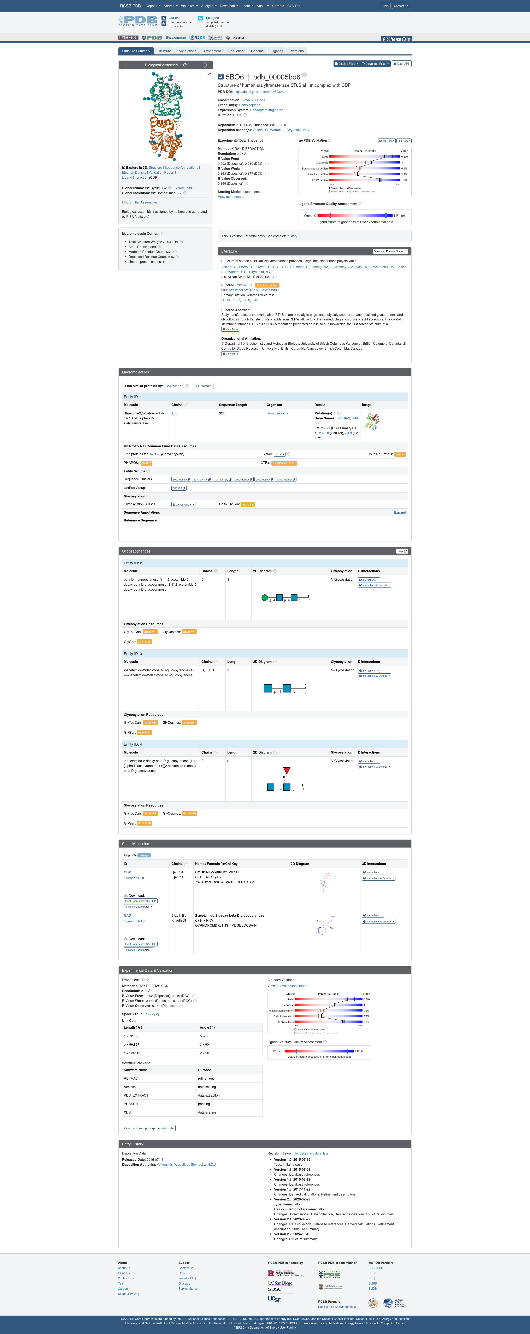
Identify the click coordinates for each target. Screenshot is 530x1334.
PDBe (372, 1273)
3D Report (388, 140)
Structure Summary (136, 50)
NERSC (240, 1327)
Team (121, 1283)
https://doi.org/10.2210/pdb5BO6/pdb (260, 91)
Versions (297, 50)
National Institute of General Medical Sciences (175, 1323)
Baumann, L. (299, 266)
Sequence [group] (172, 386)
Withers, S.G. (237, 271)
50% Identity (200, 479)
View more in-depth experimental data (149, 1128)
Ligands (277, 50)
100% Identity (284, 479)
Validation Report (161, 172)
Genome (257, 50)
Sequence (235, 50)
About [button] (261, 5)
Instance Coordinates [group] (137, 906)
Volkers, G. (261, 129)
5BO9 (256, 299)
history (292, 236)
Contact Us (186, 1268)
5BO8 (246, 299)
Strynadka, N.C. (260, 271)
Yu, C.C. (282, 266)
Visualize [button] (188, 5)
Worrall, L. (277, 129)
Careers (278, 5)
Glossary (184, 1283)
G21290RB (150, 813)
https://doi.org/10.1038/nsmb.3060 (254, 290)
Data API (403, 63)
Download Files (375, 63)
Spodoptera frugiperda (266, 109)
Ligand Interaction (135, 177)
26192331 (244, 285)
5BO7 (235, 299)
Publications (126, 1278)
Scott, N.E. (363, 266)
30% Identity (180, 479)
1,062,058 (212, 18)
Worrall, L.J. (247, 266)
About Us (124, 1268)
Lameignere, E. (322, 266)
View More (231, 329)
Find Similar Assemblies (140, 202)
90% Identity (242, 479)
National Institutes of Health (232, 1323)
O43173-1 (247, 504)
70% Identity (221, 479)
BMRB (373, 1283)
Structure (164, 50)
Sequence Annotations (181, 167)
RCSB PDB (130, 6)
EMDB (373, 1288)
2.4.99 (325, 428)
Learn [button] (246, 5)
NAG (127, 915)
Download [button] (228, 5)
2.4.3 (348, 433)
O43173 (154, 453)
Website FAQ (187, 1278)
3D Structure (203, 386)
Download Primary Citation (389, 251)
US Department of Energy (269, 1319)
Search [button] (169, 5)
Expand (400, 512)
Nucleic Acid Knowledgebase (337, 1307)
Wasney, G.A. (344, 266)
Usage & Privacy (129, 1294)
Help (386, 6)
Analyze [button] (207, 5)
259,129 (174, 18)
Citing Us (124, 1273)
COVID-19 (294, 5)
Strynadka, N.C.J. (299, 129)
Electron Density (134, 172)
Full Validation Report (291, 985)
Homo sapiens (249, 104)
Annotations (187, 50)
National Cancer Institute (338, 1319)
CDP (127, 872)
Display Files (347, 63)
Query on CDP (134, 877)
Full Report (404, 140)
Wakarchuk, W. (384, 266)
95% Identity (263, 479)
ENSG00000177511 (284, 463)
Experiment (212, 50)
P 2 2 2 (152, 1013)
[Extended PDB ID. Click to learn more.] (304, 74)
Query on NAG (134, 921)
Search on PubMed (267, 285)
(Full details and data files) (310, 1153)
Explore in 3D (183, 187)
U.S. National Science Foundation (204, 1319)
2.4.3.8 (324, 433)
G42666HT (150, 722)
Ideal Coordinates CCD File (140, 901)
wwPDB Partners (381, 1262)
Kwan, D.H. (266, 266)
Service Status (188, 1288)
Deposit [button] (152, 5)
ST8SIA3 (343, 418)
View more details (231, 196)
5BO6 (225, 299)
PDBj (372, 1278)
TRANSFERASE (253, 100)
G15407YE (150, 631)
